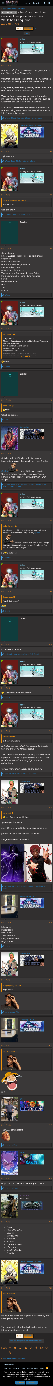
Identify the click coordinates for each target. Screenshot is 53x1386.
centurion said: (9, 1051)
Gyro (22, 1098)
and (18, 214)
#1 (51, 65)
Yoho (5, 24)
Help (42, 1368)
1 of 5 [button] (19, 28)
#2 (51, 152)
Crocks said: (8, 334)
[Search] (49, 3)
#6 (51, 400)
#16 (50, 1046)
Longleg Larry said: (10, 985)
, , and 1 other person (23, 118)
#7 (51, 453)
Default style (9, 1364)
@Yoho (4, 471)
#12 (50, 731)
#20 (50, 1288)
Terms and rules (19, 1368)
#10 (50, 645)
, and (22, 654)
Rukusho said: (8, 526)
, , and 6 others (20, 161)
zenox (23, 1152)
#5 (51, 329)
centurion (25, 781)
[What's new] (44, 3)
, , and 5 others (25, 887)
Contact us (6, 1368)
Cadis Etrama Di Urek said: (13, 200)
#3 (51, 195)
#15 (50, 980)
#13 (50, 807)
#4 (51, 248)
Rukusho (24, 427)
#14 (50, 922)
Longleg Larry (27, 896)
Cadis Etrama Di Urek (30, 125)
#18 (50, 1179)
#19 (50, 1222)
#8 (51, 520)
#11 (50, 688)
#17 (50, 1125)
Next (28, 28)
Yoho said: (7, 405)
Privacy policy (32, 1368)
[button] (3, 3)
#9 (51, 591)
